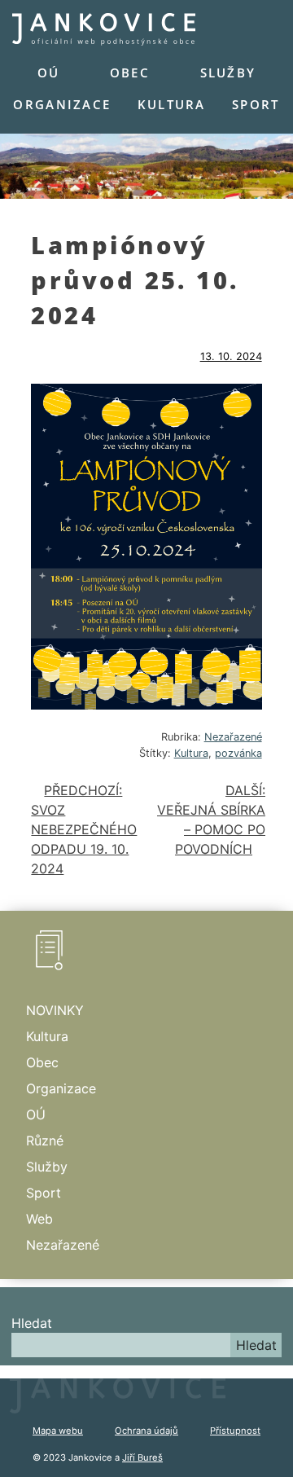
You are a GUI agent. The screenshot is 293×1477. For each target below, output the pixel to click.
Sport (255, 104)
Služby (228, 72)
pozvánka (238, 753)
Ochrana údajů (146, 1430)
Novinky (55, 1010)
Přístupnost (235, 1430)
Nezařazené (233, 737)
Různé (44, 1140)
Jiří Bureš (142, 1457)
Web (39, 1219)
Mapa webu (58, 1430)
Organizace (62, 104)
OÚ (48, 72)
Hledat (31, 1323)
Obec (130, 72)
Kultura (172, 104)
